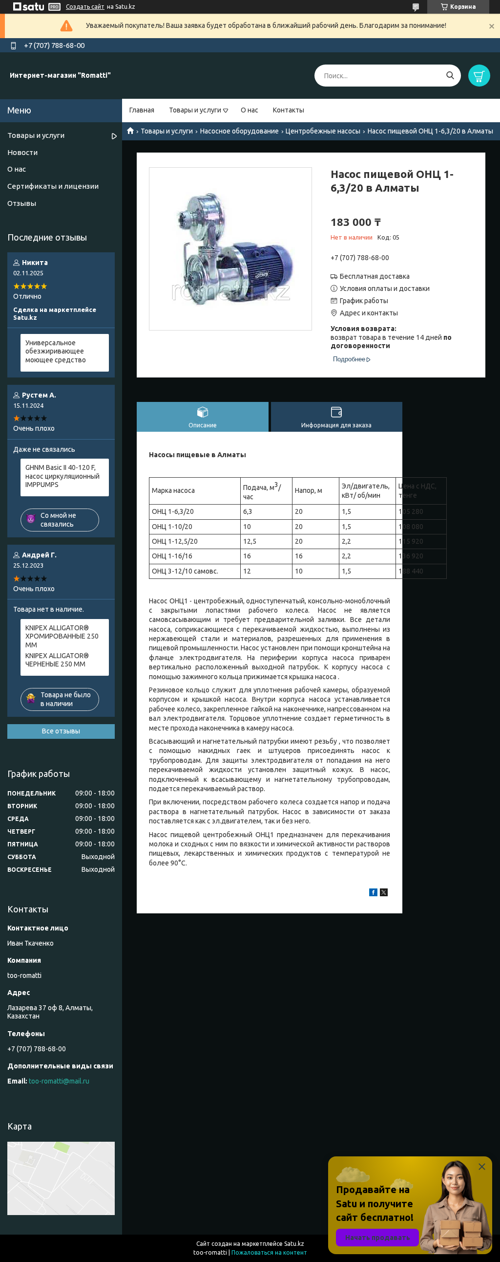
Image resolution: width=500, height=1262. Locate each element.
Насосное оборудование (239, 131)
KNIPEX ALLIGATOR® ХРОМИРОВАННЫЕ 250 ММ (62, 636)
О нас (249, 110)
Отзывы (21, 203)
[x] (384, 894)
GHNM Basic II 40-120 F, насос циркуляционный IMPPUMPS (62, 476)
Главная (141, 110)
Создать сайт (85, 6)
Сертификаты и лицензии (53, 186)
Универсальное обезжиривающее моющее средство (55, 351)
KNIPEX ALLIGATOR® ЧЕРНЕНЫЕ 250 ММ (57, 660)
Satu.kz (294, 1243)
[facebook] (373, 894)
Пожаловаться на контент (269, 1252)
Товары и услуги (195, 110)
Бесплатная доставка (375, 276)
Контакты (288, 110)
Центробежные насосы (323, 131)
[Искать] (450, 76)
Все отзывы (61, 731)
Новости (22, 152)
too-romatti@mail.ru (59, 1081)
